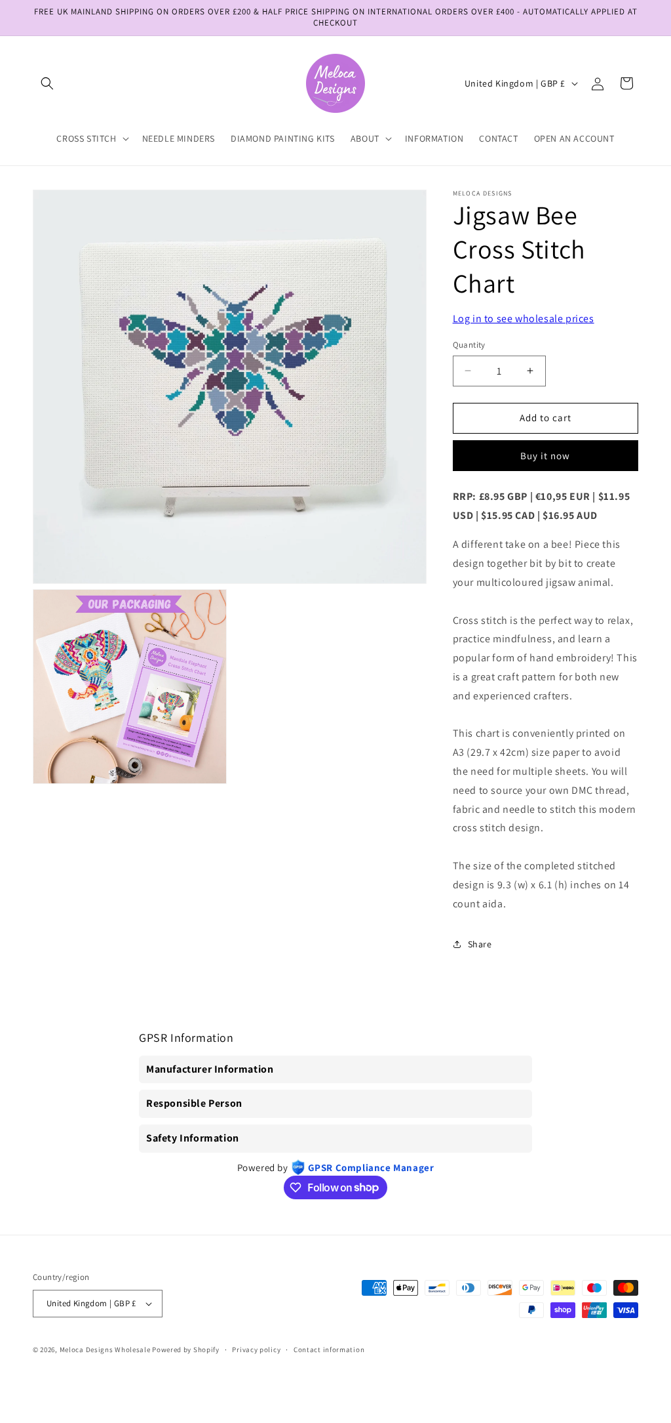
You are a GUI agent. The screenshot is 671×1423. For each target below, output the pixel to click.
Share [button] (480, 944)
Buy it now (545, 455)
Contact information (329, 1349)
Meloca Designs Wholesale (105, 1349)
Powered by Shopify (186, 1349)
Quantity (469, 344)
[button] (47, 83)
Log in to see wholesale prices (523, 318)
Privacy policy (256, 1349)
